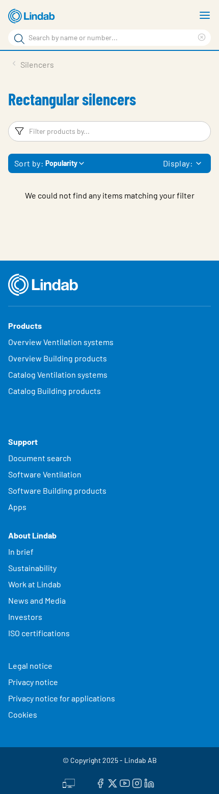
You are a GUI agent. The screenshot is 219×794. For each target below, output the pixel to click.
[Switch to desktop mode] (69, 782)
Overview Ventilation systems (61, 342)
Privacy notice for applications (61, 698)
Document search (39, 458)
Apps (17, 507)
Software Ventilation (44, 474)
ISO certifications (39, 633)
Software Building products (57, 490)
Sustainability (33, 568)
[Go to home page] (33, 16)
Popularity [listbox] (61, 163)
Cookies (22, 714)
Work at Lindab (34, 584)
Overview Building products (57, 358)
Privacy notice (33, 682)
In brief (21, 551)
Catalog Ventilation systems (57, 374)
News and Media (37, 600)
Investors (25, 616)
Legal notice (30, 665)
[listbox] (199, 163)
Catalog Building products (54, 390)
